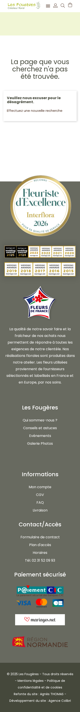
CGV (40, 494)
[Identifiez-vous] (55, 6)
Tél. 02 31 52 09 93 (40, 560)
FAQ (40, 502)
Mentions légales (31, 681)
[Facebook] (35, 459)
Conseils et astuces (40, 428)
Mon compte (40, 487)
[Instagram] (45, 459)
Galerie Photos (40, 443)
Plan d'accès (40, 544)
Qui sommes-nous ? (40, 420)
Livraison (40, 510)
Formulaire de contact (40, 537)
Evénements (40, 435)
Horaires (40, 552)
